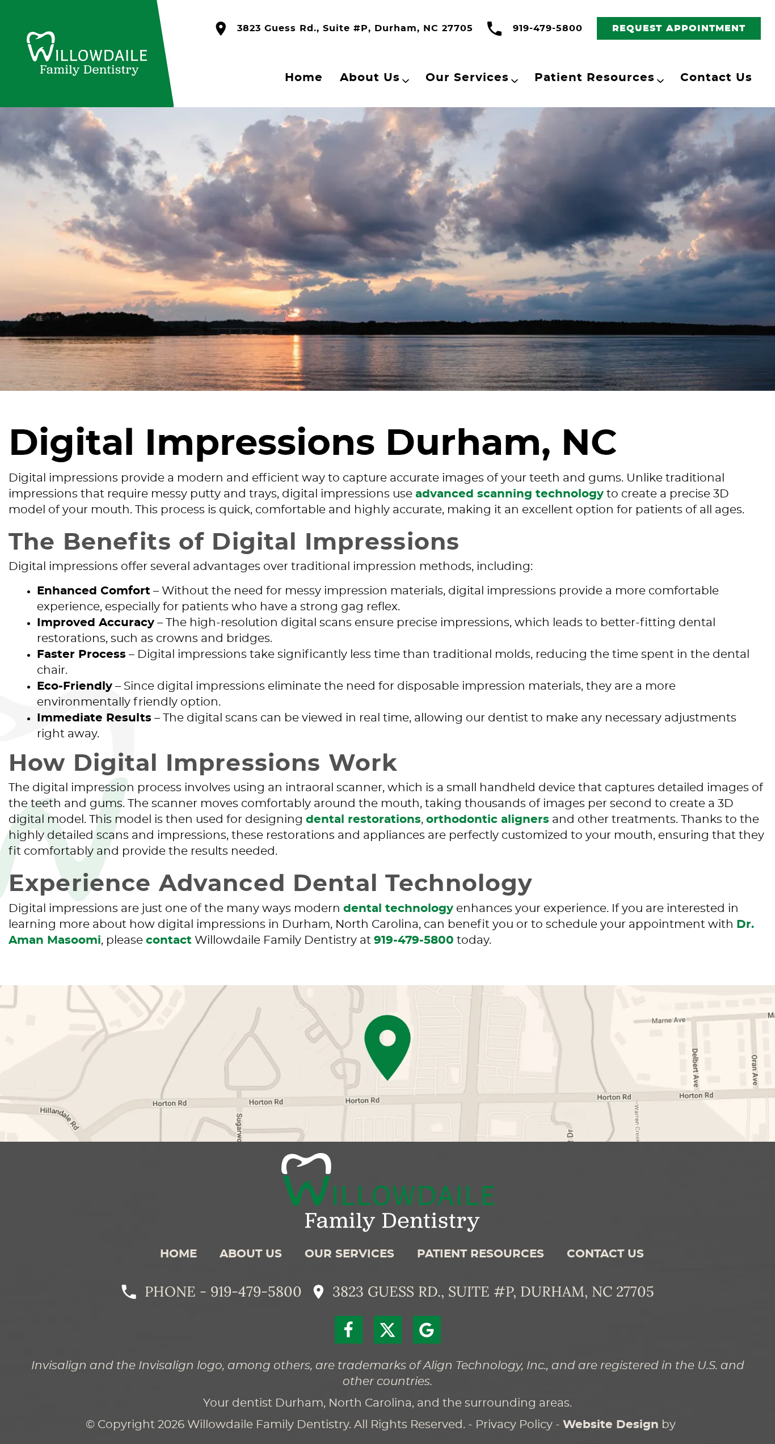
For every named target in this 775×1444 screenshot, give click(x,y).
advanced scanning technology (509, 494)
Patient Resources (594, 77)
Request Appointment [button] (679, 28)
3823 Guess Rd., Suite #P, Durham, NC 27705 (355, 28)
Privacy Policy (514, 1424)
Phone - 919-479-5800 (223, 1291)
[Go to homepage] (387, 1192)
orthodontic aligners (487, 819)
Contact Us (716, 77)
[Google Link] (427, 1330)
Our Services (467, 77)
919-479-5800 (548, 28)
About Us (370, 77)
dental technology (398, 908)
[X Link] (388, 1330)
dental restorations (363, 819)
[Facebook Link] (349, 1330)
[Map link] (387, 1063)
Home (304, 77)
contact (169, 940)
